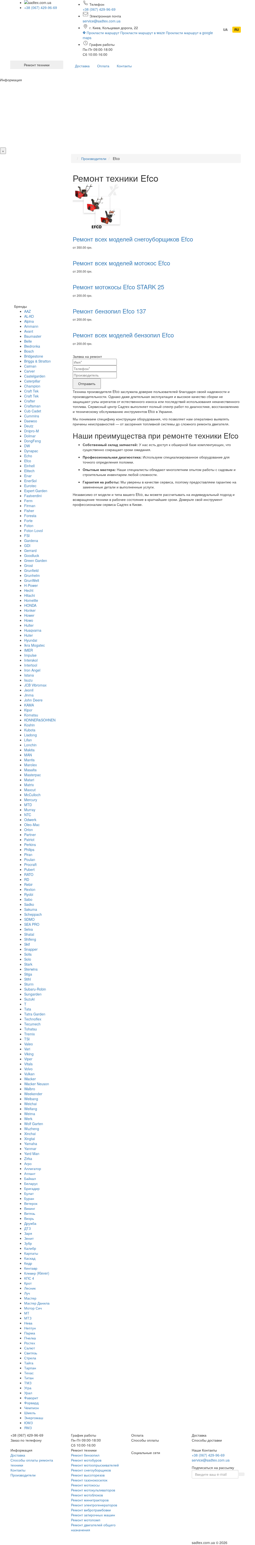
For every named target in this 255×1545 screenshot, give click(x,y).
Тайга (28, 1362)
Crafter (29, 400)
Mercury (30, 799)
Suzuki (29, 999)
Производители (23, 1474)
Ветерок (30, 1203)
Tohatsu (30, 1028)
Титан (29, 1377)
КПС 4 (29, 1278)
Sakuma (30, 909)
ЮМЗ (28, 1422)
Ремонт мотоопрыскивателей (95, 1465)
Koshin (29, 724)
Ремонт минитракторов (90, 1499)
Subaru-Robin (35, 989)
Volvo (28, 1068)
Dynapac (31, 450)
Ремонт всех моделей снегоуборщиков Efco (133, 238)
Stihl (27, 979)
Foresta (30, 515)
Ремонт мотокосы (85, 1484)
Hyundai (30, 640)
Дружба (30, 1223)
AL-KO (29, 316)
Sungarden (33, 994)
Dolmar (30, 435)
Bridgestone (33, 356)
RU (236, 29)
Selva (28, 929)
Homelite (31, 600)
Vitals (28, 1063)
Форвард (31, 1402)
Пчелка (30, 1337)
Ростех (29, 1342)
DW (27, 445)
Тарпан (30, 1367)
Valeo (28, 1043)
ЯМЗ (28, 1427)
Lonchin (30, 744)
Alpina (29, 321)
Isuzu (28, 680)
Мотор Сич (33, 1308)
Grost (28, 565)
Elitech (29, 470)
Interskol (31, 660)
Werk (28, 1118)
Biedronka (32, 346)
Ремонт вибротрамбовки (91, 1509)
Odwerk (30, 819)
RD (26, 879)
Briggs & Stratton (37, 361)
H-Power (31, 585)
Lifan (28, 739)
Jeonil (28, 690)
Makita (29, 749)
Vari (27, 1048)
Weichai (30, 1103)
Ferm (28, 500)
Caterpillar (32, 381)
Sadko (29, 904)
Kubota (29, 729)
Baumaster (32, 336)
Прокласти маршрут (103, 32)
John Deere (33, 699)
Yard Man (31, 1153)
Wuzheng (31, 1128)
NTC (27, 814)
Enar (28, 475)
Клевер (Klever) (36, 1273)
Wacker (30, 1078)
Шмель (30, 1412)
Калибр (30, 1248)
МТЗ (27, 1317)
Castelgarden (34, 376)
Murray (29, 809)
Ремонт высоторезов (88, 1474)
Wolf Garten (33, 1123)
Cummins (31, 415)
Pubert (29, 869)
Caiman (30, 366)
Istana (29, 675)
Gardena (31, 540)
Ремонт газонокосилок (89, 1479)
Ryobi (28, 894)
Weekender (33, 1093)
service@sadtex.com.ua (102, 20)
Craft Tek (31, 390)
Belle (28, 341)
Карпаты (31, 1253)
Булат (29, 1193)
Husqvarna (32, 630)
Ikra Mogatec (34, 645)
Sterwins (31, 969)
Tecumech (32, 1023)
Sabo (28, 899)
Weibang (31, 1098)
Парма (29, 1332)
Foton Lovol (33, 530)
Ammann (31, 326)
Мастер (30, 1298)
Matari (29, 779)
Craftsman (32, 405)
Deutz (28, 425)
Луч (27, 1293)
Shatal (29, 934)
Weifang (30, 1108)
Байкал (30, 1178)
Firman (29, 505)
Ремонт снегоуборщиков (91, 1470)
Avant (28, 331)
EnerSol (30, 480)
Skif (27, 944)
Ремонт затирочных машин (93, 1514)
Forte (28, 520)
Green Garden (35, 560)
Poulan (29, 859)
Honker (30, 610)
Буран (29, 1198)
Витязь (29, 1213)
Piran (28, 854)
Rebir (28, 884)
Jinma (29, 695)
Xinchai (30, 1133)
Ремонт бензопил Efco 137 (109, 311)
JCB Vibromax (35, 685)
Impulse (30, 655)
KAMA (29, 704)
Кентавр (30, 1268)
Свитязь (30, 1352)
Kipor (28, 709)
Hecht (28, 590)
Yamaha (30, 1143)
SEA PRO (31, 924)
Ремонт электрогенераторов (94, 1504)
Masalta (30, 769)
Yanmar (30, 1148)
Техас (29, 1372)
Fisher (29, 510)
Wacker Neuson (36, 1083)
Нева (28, 1322)
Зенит (29, 1238)
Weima (29, 1113)
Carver (29, 371)
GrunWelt (31, 580)
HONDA (30, 605)
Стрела (30, 1357)
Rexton (29, 889)
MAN (28, 754)
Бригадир (32, 1188)
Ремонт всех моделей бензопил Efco (123, 334)
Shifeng (30, 939)
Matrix (29, 784)
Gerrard (30, 550)
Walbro (29, 1088)
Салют (29, 1347)
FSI (27, 535)
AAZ (27, 311)
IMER (28, 650)
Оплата (103, 65)
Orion (28, 829)
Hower (29, 615)
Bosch (29, 351)
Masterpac (32, 774)
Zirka (28, 1158)
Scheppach (33, 914)
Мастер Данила (37, 1303)
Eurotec (30, 485)
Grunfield (31, 570)
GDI (27, 545)
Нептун (30, 1327)
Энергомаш (33, 1417)
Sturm (29, 984)
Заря (28, 1233)
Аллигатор (32, 1168)
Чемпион (31, 1407)
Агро (28, 1163)
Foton (28, 525)
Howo (28, 620)
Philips (29, 849)
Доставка (82, 65)
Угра (27, 1387)
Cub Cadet (32, 410)
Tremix (29, 1033)
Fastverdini (33, 495)
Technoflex (32, 1018)
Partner (30, 834)
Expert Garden (35, 490)
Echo (28, 455)
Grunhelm (32, 575)
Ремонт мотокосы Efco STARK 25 (118, 286)
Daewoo (30, 420)
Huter (28, 635)
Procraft (30, 864)
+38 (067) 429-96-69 (40, 7)
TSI (27, 1038)
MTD (28, 804)
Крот (28, 1283)
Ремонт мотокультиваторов (93, 1489)
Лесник (30, 1288)
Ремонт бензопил (85, 1455)
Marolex (30, 764)
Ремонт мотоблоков (87, 1494)
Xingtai (29, 1138)
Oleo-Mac (32, 824)
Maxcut (30, 789)
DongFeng (32, 440)
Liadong (30, 734)
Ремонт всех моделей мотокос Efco (121, 262)
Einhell (29, 465)
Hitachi (29, 595)
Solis (28, 954)
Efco (27, 460)
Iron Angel (32, 670)
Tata (27, 1008)
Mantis (29, 759)
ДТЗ (27, 1228)
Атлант (29, 1173)
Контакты (124, 65)
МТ (26, 1313)
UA (225, 29)
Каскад (29, 1258)
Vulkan (29, 1073)
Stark (28, 964)
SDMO (29, 919)
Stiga (28, 974)
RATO (28, 874)
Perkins (30, 844)
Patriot (29, 839)
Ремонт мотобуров (86, 1460)
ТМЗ (27, 1382)
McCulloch (32, 794)
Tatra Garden (34, 1013)
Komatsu (31, 714)
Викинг (29, 1208)
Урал (28, 1392)
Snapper (31, 949)
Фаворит (31, 1397)
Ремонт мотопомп (85, 1519)
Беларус (31, 1183)
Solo (27, 959)
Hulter (29, 625)
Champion (32, 386)
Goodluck (31, 555)
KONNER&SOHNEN (40, 719)
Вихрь (29, 1218)
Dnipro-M (31, 430)
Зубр (28, 1243)
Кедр (28, 1263)
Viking (29, 1053)
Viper (28, 1058)
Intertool (30, 665)
